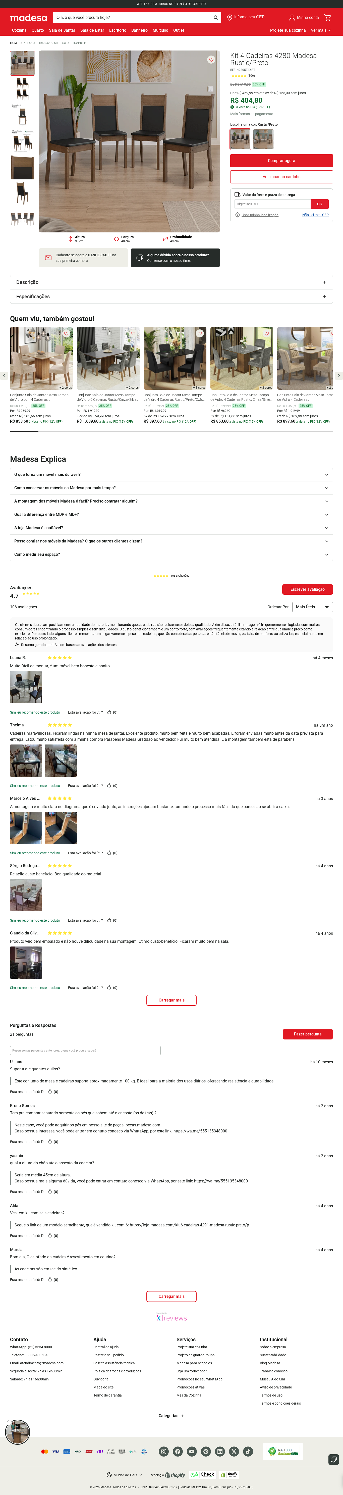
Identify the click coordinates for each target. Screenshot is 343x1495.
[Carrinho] (328, 18)
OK (319, 204)
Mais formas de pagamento (251, 114)
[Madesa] (28, 17)
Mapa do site (103, 1387)
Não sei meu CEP (315, 215)
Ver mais (318, 30)
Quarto (38, 30)
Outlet (178, 30)
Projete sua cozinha (288, 30)
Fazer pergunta (308, 1034)
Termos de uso (271, 1395)
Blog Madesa (270, 1363)
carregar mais (172, 1000)
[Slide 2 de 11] (23, 89)
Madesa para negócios (194, 1363)
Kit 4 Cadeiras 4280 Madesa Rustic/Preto (55, 43)
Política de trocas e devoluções (117, 1371)
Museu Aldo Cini (272, 1379)
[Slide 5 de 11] (23, 167)
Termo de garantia (107, 1395)
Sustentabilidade (273, 1355)
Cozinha (19, 30)
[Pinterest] (206, 1452)
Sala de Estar (92, 30)
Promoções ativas (191, 1387)
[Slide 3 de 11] (23, 115)
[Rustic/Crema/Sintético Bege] (263, 139)
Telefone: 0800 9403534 (28, 1355)
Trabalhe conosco (274, 1371)
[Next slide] (339, 376)
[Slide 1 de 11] (23, 63)
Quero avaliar (307, 589)
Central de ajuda (106, 1347)
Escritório (117, 30)
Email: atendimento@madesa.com (37, 1363)
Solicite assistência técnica (114, 1363)
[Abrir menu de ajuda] (333, 1459)
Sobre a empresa (273, 1347)
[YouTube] (192, 1452)
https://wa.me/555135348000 (200, 1131)
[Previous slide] (4, 376)
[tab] (24, 431)
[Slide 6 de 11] (23, 193)
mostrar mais (171, 1296)
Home (14, 43)
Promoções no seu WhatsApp (199, 1379)
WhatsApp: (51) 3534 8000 (31, 1347)
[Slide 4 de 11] (23, 141)
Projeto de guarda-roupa (196, 1355)
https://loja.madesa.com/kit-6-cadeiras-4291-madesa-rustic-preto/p (189, 1225)
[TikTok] (248, 1452)
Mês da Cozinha (189, 1395)
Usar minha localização (260, 215)
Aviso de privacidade (276, 1387)
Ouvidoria (100, 1379)
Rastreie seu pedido (108, 1355)
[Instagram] (164, 1452)
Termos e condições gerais (280, 1403)
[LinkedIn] (220, 1452)
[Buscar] (137, 17)
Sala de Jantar (62, 30)
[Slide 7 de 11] (23, 219)
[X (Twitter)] (234, 1452)
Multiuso (160, 30)
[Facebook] (178, 1452)
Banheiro (139, 30)
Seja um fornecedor (192, 1371)
